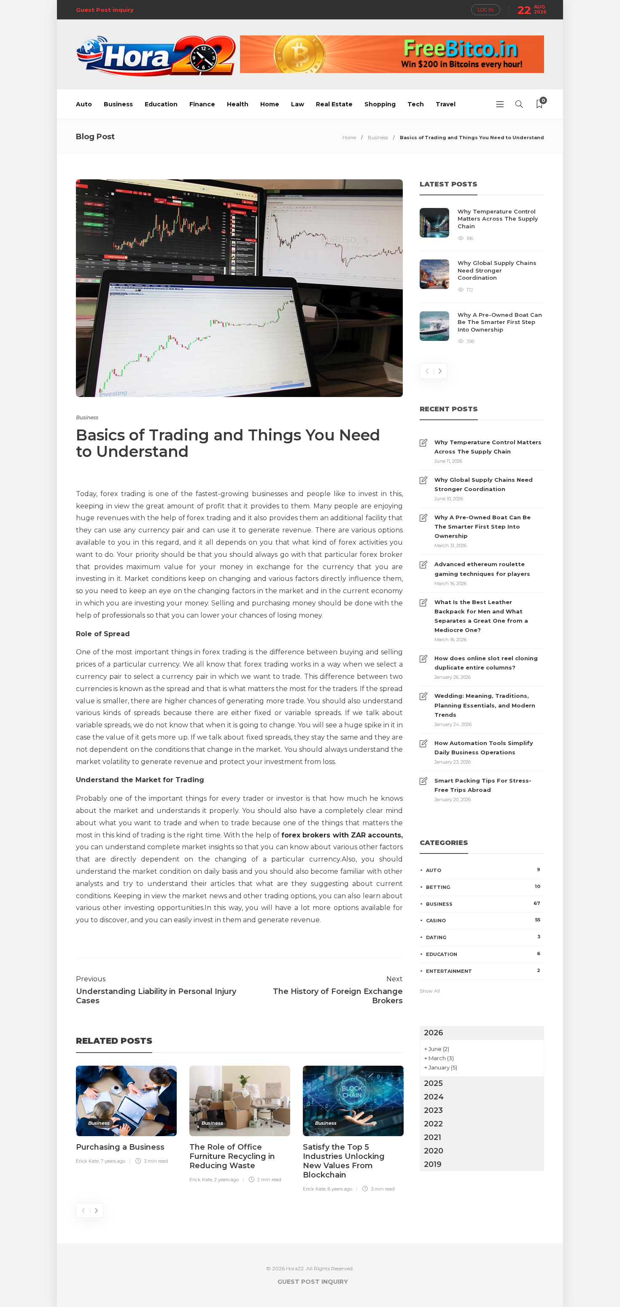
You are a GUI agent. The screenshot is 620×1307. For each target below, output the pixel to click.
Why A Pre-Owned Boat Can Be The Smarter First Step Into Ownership (482, 526)
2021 (432, 1137)
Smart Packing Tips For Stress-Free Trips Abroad (482, 785)
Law (297, 104)
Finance (202, 104)
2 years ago (226, 1180)
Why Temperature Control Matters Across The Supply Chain (488, 447)
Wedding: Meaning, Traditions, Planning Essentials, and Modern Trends (484, 705)
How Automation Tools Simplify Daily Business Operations (483, 748)
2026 (433, 1032)
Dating (483, 937)
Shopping (380, 104)
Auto (84, 104)
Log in (485, 10)
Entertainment (483, 970)
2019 (433, 1164)
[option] (126, 1116)
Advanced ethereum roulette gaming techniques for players (482, 569)
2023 (433, 1110)
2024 (434, 1097)
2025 (433, 1083)
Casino (483, 920)
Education (161, 104)
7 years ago (113, 1161)
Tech (415, 104)
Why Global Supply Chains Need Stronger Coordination (483, 484)
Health (237, 104)
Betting (483, 886)
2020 (433, 1151)
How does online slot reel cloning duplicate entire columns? (486, 663)
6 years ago (340, 1189)
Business (118, 104)
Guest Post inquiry (105, 9)
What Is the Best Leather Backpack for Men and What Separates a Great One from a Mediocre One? (481, 616)
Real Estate (334, 104)
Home (269, 104)
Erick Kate (87, 1161)
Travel (446, 104)
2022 (433, 1124)
